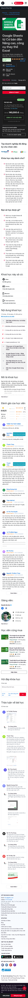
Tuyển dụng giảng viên (7, 948)
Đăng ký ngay (14, 92)
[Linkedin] (6, 965)
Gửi (23, 694)
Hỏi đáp (3, 924)
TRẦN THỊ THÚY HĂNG (14, 424)
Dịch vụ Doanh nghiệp (6, 946)
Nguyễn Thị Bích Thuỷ (13, 573)
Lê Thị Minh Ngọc (12, 532)
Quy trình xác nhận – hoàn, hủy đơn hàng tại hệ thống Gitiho (13, 935)
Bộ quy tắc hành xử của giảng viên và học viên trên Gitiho (13, 931)
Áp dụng (22, 88)
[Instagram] (14, 965)
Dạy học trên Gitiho (6, 944)
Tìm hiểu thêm (13, 108)
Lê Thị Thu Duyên (12, 511)
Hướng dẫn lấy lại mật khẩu (8, 911)
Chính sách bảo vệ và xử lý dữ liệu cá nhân (12, 928)
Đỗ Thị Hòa (10, 551)
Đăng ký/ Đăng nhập (6, 8)
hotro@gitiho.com (8, 897)
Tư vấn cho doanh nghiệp (14, 134)
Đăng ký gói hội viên (14, 117)
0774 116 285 (8, 899)
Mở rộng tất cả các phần (7, 316)
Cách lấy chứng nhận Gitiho (8, 938)
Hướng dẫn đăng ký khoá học (8, 907)
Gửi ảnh (3, 694)
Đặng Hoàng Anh (12, 489)
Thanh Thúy (10, 444)
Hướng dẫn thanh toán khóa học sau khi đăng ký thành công (13, 914)
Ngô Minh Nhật (9, 434)
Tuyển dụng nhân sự (6, 950)
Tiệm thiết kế (10, 500)
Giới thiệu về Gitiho (5, 920)
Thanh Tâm (9, 464)
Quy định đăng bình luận (13, 694)
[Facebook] (2, 965)
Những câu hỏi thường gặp (8, 905)
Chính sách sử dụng (6, 926)
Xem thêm (13, 593)
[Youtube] (10, 965)
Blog (2, 922)
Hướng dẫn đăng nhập (7, 909)
